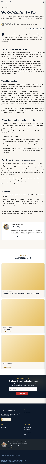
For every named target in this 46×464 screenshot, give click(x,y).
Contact (25, 456)
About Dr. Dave (4, 427)
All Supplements (27, 412)
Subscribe (22, 393)
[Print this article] (34, 29)
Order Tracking (27, 432)
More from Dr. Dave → (17, 236)
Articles (2, 7)
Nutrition (6, 7)
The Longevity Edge (7, 2)
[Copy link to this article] (40, 29)
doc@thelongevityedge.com (15, 445)
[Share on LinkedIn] (43, 29)
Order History (27, 429)
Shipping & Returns (19, 456)
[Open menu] (43, 2)
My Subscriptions (27, 427)
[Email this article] (30, 29)
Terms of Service (11, 456)
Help (25, 434)
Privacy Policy (3, 456)
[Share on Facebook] (37, 29)
